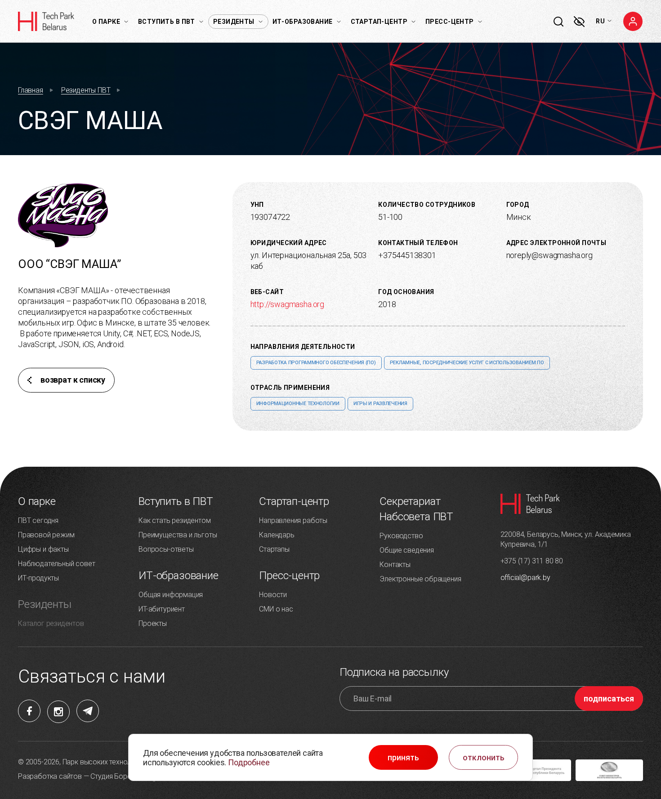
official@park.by (525, 577)
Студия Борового (118, 776)
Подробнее (248, 762)
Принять (403, 757)
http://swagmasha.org (287, 304)
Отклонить (484, 757)
